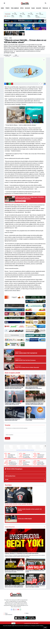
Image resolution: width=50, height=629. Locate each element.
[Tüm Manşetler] (44, 526)
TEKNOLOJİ (45, 8)
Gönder (7, 438)
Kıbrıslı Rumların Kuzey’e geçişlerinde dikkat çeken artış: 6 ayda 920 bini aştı (27, 463)
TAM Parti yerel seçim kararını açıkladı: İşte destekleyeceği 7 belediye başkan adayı (41, 456)
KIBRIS (2, 8)
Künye (6, 613)
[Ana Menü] (4, 3)
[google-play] (30, 617)
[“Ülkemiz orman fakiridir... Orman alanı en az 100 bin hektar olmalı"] (25, 70)
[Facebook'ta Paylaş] (5, 84)
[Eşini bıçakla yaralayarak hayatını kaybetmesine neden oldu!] (15, 412)
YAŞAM (33, 8)
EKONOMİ (27, 8)
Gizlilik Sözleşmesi (8, 614)
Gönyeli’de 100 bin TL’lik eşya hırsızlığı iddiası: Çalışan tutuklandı (27, 456)
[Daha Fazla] (12, 84)
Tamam (45, 627)
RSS (14, 623)
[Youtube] (18, 610)
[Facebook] (12, 610)
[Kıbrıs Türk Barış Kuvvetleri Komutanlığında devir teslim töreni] (35, 380)
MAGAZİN (38, 8)
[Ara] (45, 3)
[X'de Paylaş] (7, 84)
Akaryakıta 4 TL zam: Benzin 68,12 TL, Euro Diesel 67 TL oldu (13, 463)
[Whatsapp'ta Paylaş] (10, 84)
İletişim (27, 613)
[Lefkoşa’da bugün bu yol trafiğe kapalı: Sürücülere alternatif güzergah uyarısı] (35, 396)
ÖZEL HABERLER (15, 8)
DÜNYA (22, 8)
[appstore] (19, 617)
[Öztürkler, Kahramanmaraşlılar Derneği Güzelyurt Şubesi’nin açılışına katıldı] (15, 380)
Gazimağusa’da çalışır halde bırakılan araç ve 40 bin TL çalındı (12, 456)
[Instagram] (16, 610)
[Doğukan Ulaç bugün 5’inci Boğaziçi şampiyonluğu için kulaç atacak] (15, 396)
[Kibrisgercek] (25, 3)
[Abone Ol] (45, 83)
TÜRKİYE (7, 8)
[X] (14, 610)
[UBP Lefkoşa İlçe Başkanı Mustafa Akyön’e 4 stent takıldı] (35, 412)
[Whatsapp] (20, 610)
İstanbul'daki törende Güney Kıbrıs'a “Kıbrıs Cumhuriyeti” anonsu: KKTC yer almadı (41, 463)
